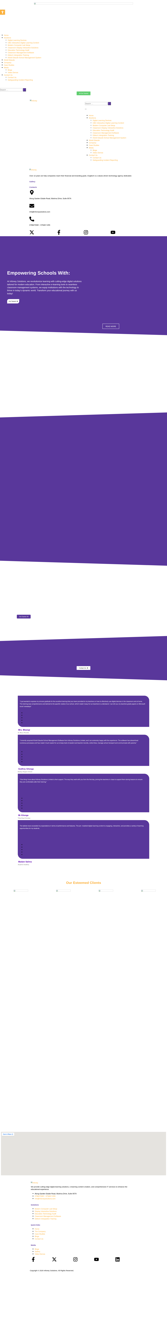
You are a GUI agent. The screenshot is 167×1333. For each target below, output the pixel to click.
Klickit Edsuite (9, 60)
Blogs (10, 70)
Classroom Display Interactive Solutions (23, 47)
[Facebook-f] (58, 232)
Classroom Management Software (21, 52)
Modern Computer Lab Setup (19, 45)
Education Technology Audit (18, 50)
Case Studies (9, 65)
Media (6, 67)
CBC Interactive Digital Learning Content (23, 42)
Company (7, 62)
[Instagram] (86, 232)
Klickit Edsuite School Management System (24, 57)
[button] (2, 12)
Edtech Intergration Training (18, 55)
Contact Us (8, 75)
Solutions (7, 37)
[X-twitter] (31, 232)
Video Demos (13, 72)
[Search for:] (11, 89)
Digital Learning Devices (17, 40)
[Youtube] (96, 1259)
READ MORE (111, 326)
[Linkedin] (117, 1259)
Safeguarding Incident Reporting (20, 80)
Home (6, 35)
